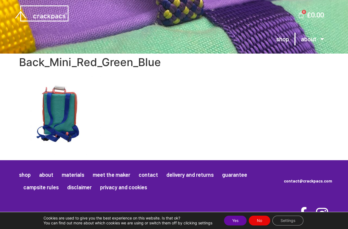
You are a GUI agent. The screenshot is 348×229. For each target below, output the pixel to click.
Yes (235, 220)
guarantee (234, 174)
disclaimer (79, 187)
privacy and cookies (123, 187)
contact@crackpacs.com (308, 180)
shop (282, 38)
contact (148, 174)
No (259, 220)
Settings (288, 220)
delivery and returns (190, 174)
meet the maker (111, 174)
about (308, 38)
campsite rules (41, 187)
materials (73, 174)
